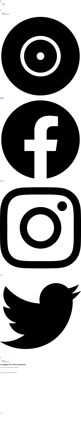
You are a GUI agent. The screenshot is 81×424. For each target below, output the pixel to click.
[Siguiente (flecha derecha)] (1, 413)
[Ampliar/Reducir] (0, 412)
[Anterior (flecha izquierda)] (0, 413)
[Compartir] (2, 412)
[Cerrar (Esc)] (4, 412)
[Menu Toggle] (0, 1)
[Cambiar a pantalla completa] (1, 412)
